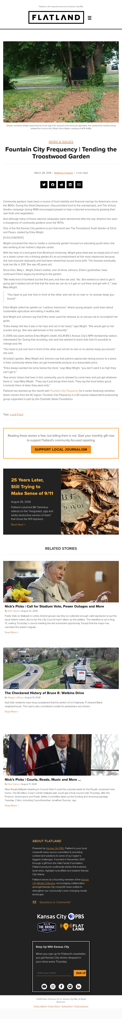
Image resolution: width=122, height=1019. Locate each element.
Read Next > (18, 524)
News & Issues (61, 141)
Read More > (12, 632)
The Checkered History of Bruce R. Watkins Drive (44, 692)
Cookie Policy (67, 1006)
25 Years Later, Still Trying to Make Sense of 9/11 (32, 486)
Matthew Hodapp (63, 172)
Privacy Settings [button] (40, 1006)
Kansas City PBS (55, 848)
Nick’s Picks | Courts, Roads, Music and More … (43, 779)
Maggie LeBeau (15, 697)
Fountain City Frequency (64, 391)
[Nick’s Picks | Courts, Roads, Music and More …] (61, 755)
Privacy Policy (54, 1006)
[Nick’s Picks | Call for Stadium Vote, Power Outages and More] (61, 581)
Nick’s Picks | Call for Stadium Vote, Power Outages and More (54, 606)
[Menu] (90, 18)
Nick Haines (14, 610)
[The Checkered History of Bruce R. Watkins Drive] (61, 668)
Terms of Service (81, 1006)
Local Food (16, 414)
